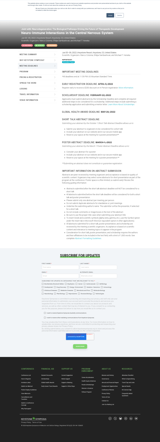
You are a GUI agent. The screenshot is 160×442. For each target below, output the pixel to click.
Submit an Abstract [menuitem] (27, 386)
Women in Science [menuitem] (87, 388)
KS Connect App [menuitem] (126, 390)
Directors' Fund (68, 62)
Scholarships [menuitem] (45, 379)
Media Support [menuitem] (65, 379)
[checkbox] (79, 288)
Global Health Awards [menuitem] (47, 382)
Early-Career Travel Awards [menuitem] (49, 386)
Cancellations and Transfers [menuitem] (27, 398)
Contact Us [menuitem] (105, 401)
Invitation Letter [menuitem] (26, 382)
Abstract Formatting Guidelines (88, 238)
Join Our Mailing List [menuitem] (108, 404)
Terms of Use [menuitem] (106, 397)
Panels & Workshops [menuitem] (88, 384)
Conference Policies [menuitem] (108, 390)
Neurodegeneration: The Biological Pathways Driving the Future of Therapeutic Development (78, 29)
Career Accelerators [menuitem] (88, 377)
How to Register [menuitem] (26, 379)
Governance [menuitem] (105, 379)
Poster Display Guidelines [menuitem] (29, 390)
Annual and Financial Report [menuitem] (110, 382)
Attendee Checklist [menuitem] (127, 375)
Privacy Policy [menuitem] (106, 393)
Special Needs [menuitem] (126, 386)
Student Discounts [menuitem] (47, 375)
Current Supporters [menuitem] (67, 375)
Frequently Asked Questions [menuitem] (127, 394)
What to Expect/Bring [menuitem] (128, 379)
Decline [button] (119, 15)
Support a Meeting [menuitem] (66, 382)
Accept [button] (110, 15)
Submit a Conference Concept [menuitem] (27, 404)
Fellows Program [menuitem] (87, 392)
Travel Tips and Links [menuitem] (128, 382)
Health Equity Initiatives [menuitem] (89, 381)
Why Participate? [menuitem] (26, 408)
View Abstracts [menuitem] (25, 393)
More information (126, 88)
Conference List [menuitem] (26, 375)
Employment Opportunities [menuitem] (110, 386)
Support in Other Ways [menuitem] (68, 386)
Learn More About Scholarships (121, 104)
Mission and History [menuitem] (108, 375)
